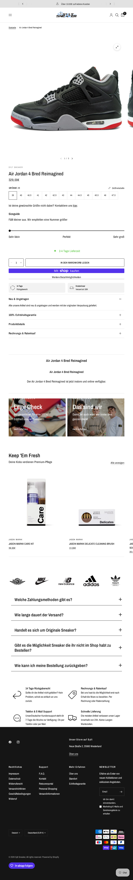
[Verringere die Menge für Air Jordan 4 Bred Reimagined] (11, 263)
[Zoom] (117, 47)
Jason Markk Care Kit (21, 544)
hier (75, 205)
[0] (122, 15)
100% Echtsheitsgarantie (22, 315)
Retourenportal (46, 783)
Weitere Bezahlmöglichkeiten (66, 277)
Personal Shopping (48, 788)
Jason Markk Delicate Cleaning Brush (91, 544)
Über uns (73, 773)
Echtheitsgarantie (77, 783)
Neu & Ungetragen (19, 299)
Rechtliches (15, 767)
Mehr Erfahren (77, 767)
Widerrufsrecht (16, 783)
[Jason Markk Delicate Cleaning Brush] (96, 502)
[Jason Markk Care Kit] (36, 502)
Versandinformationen (49, 794)
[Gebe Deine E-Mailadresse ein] (120, 792)
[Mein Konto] (111, 15)
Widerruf (13, 799)
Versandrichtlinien (17, 788)
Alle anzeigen (117, 462)
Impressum (14, 773)
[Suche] (117, 15)
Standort (73, 778)
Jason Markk (15, 539)
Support (43, 767)
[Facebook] (12, 742)
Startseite (12, 27)
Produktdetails (17, 324)
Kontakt (42, 778)
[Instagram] (20, 742)
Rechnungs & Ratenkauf (22, 333)
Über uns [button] (73, 753)
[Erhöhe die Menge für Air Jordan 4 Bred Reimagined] (21, 263)
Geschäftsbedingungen (20, 794)
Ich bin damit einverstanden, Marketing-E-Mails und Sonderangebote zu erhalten (113, 806)
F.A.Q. (42, 773)
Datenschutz (14, 778)
